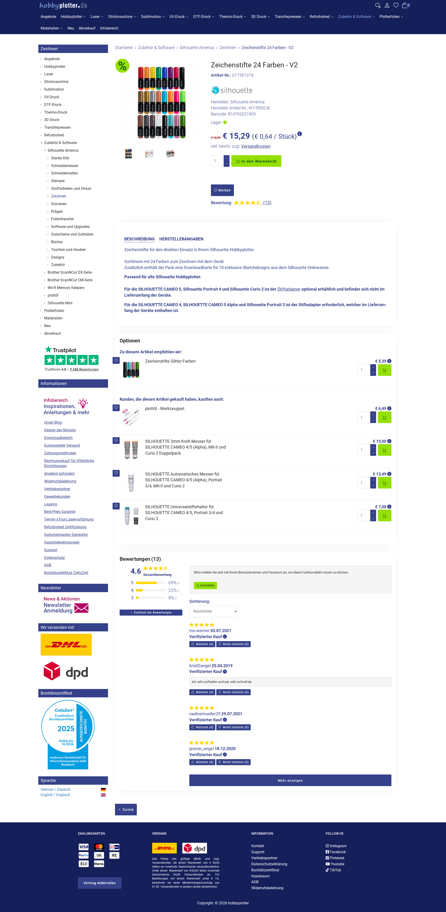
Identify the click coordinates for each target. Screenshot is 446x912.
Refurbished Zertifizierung (65, 527)
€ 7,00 (380, 506)
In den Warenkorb (258, 161)
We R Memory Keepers (66, 287)
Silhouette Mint (60, 303)
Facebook (337, 852)
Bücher (56, 242)
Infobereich (109, 28)
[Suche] (377, 6)
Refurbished (320, 16)
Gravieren (59, 204)
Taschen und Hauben (68, 249)
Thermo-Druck (231, 16)
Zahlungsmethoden (60, 453)
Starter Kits (60, 158)
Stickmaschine (120, 16)
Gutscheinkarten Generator (66, 534)
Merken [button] (224, 190)
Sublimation (151, 16)
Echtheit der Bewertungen (152, 612)
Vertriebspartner (57, 489)
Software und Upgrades (70, 226)
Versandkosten (255, 146)
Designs (57, 257)
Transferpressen (288, 16)
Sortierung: (199, 601)
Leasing (50, 504)
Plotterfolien (390, 16)
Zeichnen (49, 48)
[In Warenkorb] (384, 370)
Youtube (337, 864)
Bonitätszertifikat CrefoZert (66, 573)
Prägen (57, 211)
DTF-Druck (202, 16)
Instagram (338, 846)
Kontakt (257, 846)
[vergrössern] (159, 103)
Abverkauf (87, 28)
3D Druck (258, 16)
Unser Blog (53, 422)
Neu (71, 28)
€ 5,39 (380, 361)
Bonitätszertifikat (265, 870)
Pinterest (336, 858)
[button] (116, 360)
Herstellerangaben (181, 238)
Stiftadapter (289, 289)
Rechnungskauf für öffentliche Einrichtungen (69, 463)
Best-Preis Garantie (59, 511)
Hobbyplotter (71, 16)
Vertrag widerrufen (100, 883)
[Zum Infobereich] (66, 404)
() (204, 644)
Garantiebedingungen (61, 542)
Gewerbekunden (57, 496)
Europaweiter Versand (62, 445)
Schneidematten (64, 173)
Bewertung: (221, 202)
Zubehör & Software (354, 16)
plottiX (53, 295)
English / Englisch (55, 795)
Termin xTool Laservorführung (69, 519)
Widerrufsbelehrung (60, 481)
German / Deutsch (56, 789)
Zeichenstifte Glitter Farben (170, 361)
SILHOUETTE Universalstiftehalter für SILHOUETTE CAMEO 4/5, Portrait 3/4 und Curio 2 (184, 512)
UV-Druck (177, 16)
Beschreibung (139, 238)
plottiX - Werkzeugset (164, 408)
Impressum (260, 876)
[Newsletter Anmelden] (73, 605)
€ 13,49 (379, 474)
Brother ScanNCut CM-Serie (70, 280)
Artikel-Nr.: (221, 75)
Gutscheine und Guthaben (72, 234)
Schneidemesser (64, 166)
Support (50, 550)
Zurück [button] (127, 809)
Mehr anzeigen (290, 780)
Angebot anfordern (59, 473)
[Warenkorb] (405, 6)
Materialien (50, 28)
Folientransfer (62, 219)
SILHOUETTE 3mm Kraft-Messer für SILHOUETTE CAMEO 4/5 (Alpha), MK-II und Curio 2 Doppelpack (185, 447)
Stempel (58, 181)
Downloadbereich (58, 438)
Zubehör (58, 264)
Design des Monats (60, 430)
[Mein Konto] (387, 6)
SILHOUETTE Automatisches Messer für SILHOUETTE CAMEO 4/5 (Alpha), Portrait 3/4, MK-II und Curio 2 (183, 480)
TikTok (335, 870)
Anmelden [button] (207, 585)
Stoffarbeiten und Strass (71, 188)
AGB (47, 565)
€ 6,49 (380, 408)
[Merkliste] (396, 6)
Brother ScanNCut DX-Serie (70, 272)
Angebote (48, 16)
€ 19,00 (379, 441)
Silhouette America (63, 150)
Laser (95, 16)
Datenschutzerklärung (269, 864)
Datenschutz (54, 557)
